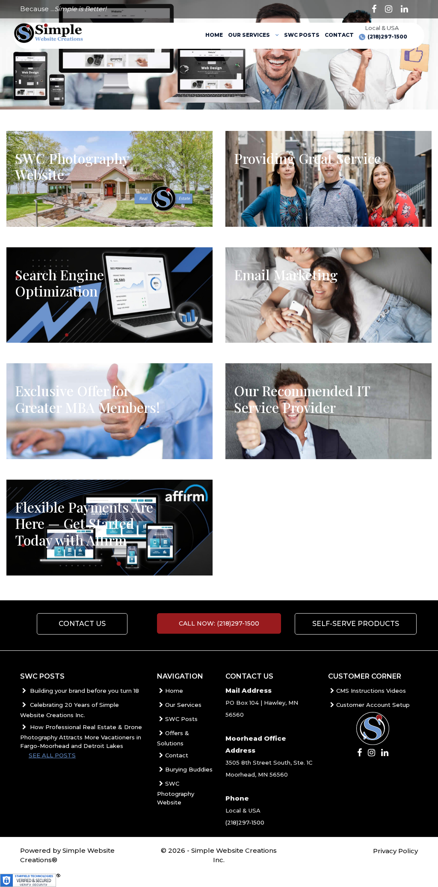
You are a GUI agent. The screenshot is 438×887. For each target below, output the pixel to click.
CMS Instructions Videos (371, 690)
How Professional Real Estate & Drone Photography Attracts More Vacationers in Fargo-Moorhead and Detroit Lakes (81, 736)
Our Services (249, 35)
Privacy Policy (395, 851)
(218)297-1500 (387, 36)
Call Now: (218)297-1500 (219, 623)
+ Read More (52, 192)
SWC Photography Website (175, 793)
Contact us (82, 624)
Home (214, 35)
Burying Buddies (189, 769)
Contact (339, 35)
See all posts (52, 755)
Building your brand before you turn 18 (83, 690)
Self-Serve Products (355, 624)
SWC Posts (302, 35)
